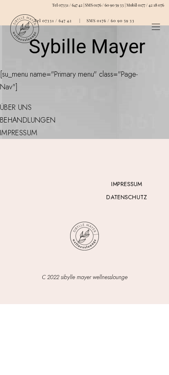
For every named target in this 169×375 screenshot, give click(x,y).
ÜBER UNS (16, 107)
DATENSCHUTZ (126, 197)
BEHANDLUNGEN (27, 120)
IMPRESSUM (18, 132)
